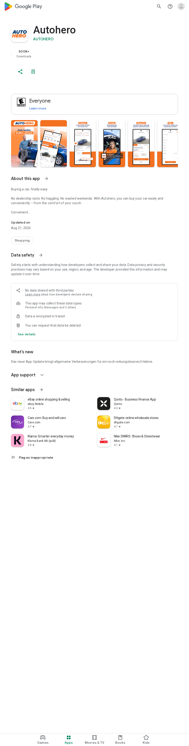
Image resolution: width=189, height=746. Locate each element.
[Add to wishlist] (33, 71)
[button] (24, 143)
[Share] (20, 71)
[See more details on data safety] (27, 334)
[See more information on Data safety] (40, 255)
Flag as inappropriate (32, 457)
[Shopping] (22, 240)
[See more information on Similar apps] (41, 389)
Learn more (37, 108)
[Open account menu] (181, 6)
